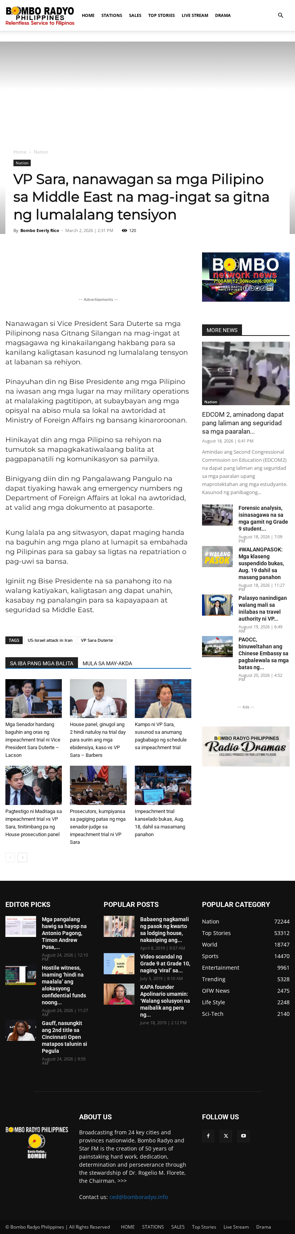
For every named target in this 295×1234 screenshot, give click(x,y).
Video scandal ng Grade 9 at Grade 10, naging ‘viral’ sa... (165, 963)
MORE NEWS (222, 330)
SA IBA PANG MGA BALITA (41, 663)
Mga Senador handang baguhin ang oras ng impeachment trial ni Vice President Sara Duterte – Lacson (32, 739)
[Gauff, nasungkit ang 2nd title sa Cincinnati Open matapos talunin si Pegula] (20, 1030)
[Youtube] (243, 1136)
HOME (88, 15)
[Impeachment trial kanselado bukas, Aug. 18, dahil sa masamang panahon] (163, 785)
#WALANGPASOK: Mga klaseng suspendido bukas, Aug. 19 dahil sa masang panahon (261, 563)
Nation (22, 162)
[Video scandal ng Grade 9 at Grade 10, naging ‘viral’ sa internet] (119, 963)
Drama (223, 15)
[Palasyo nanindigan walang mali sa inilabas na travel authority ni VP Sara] (217, 605)
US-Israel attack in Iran (50, 640)
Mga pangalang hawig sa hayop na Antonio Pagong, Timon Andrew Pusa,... (64, 933)
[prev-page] (10, 857)
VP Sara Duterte (97, 640)
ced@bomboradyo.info (138, 1197)
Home (20, 152)
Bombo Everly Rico (39, 230)
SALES (135, 15)
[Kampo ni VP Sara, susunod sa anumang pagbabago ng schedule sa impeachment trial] (163, 698)
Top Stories (161, 15)
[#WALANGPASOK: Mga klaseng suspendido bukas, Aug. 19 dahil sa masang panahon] (217, 556)
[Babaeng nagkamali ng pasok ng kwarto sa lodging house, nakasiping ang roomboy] (119, 926)
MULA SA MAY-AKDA (107, 663)
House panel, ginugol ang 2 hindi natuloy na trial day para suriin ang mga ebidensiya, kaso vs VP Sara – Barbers (98, 739)
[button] (280, 15)
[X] (226, 1136)
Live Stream (195, 15)
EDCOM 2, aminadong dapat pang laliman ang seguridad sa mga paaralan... (243, 423)
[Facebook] (208, 1136)
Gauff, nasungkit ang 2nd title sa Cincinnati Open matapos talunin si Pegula (64, 1037)
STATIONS (111, 15)
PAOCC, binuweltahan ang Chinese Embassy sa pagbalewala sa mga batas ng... (264, 653)
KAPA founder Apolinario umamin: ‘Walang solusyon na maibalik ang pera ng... (165, 1001)
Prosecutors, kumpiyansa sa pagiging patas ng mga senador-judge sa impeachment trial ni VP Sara (98, 826)
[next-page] (22, 857)
